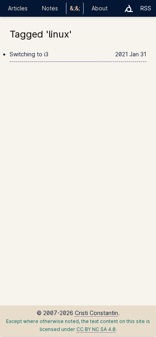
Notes (50, 8)
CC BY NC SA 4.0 (96, 329)
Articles (18, 8)
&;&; (75, 8)
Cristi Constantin (96, 312)
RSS (145, 8)
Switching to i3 (78, 54)
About (100, 8)
